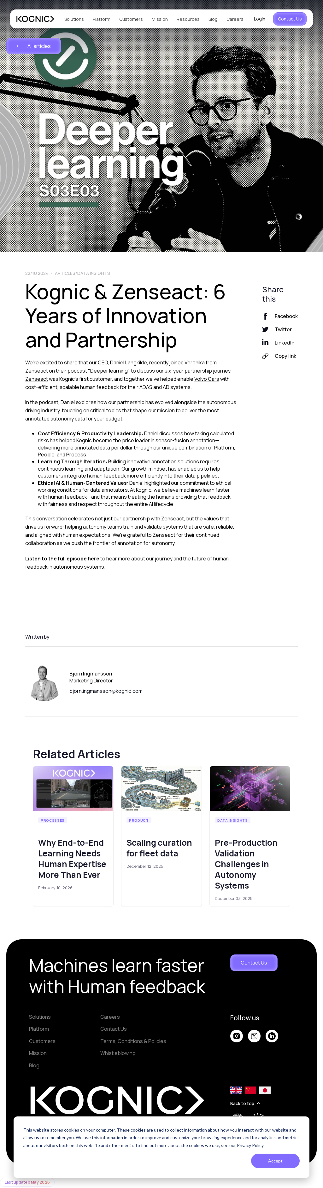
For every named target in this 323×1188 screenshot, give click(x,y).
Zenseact (36, 378)
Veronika (195, 362)
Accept (275, 1160)
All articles (39, 46)
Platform (101, 19)
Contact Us (290, 19)
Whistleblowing (118, 1053)
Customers (131, 19)
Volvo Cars (206, 378)
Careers (235, 19)
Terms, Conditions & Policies (133, 1041)
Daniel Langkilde (128, 362)
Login (259, 19)
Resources (188, 19)
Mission (160, 19)
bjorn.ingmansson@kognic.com (106, 690)
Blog (213, 19)
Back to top (242, 1103)
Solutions (74, 19)
